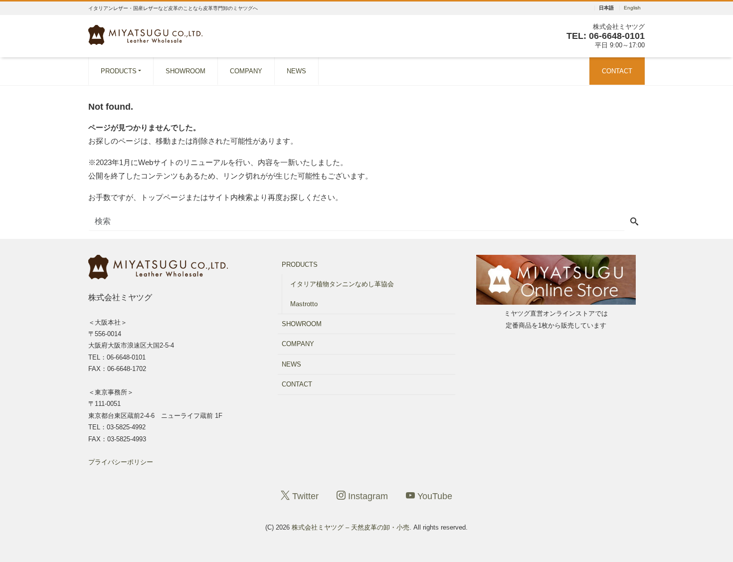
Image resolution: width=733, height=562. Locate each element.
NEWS (296, 71)
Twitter (304, 496)
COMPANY (246, 71)
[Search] (634, 222)
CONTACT (617, 71)
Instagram (367, 496)
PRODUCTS (119, 71)
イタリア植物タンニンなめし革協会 (342, 284)
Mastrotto (304, 304)
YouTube (433, 496)
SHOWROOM (185, 71)
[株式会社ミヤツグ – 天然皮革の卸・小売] (145, 33)
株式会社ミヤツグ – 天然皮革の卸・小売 (350, 527)
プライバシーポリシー (120, 462)
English (632, 7)
